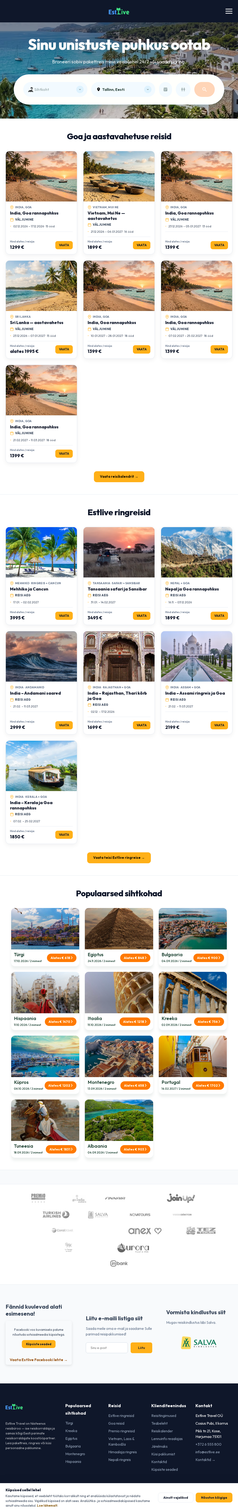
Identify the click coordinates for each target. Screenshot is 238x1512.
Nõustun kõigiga (214, 1497)
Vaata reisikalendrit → (119, 476)
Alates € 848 (134, 958)
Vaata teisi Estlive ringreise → (119, 857)
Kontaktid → (205, 1459)
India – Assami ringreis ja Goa (195, 693)
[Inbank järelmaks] (119, 1264)
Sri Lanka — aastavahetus (36, 322)
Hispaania (73, 1461)
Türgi (69, 1423)
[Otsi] (204, 89)
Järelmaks (159, 1446)
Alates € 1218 (133, 1022)
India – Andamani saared (35, 693)
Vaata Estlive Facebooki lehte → (39, 1359)
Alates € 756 (208, 1022)
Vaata (64, 245)
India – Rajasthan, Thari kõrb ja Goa (117, 695)
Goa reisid (116, 1423)
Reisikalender (162, 1431)
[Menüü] (228, 11)
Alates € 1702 (207, 1085)
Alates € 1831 (60, 1149)
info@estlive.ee (207, 1452)
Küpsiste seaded (38, 1344)
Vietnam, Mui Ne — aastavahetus (106, 215)
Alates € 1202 (59, 1085)
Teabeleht (159, 1423)
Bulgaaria (73, 1446)
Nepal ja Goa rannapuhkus (192, 589)
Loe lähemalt (47, 1505)
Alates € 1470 (59, 1022)
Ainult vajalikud (175, 1497)
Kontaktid (159, 1461)
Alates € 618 (60, 958)
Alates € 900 (207, 958)
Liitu (141, 1348)
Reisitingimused (163, 1415)
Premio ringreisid (121, 1431)
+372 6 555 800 (208, 1444)
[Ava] (80, 89)
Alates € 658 (134, 1085)
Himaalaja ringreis (122, 1452)
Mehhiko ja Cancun (29, 589)
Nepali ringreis (119, 1459)
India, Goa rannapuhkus (34, 213)
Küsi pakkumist (163, 1454)
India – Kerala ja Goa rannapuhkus (31, 805)
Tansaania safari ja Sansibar (117, 589)
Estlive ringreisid (121, 1415)
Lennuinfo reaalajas (167, 1438)
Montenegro (75, 1453)
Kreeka (71, 1430)
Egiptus (71, 1438)
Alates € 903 (134, 1149)
